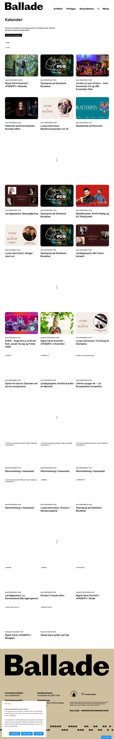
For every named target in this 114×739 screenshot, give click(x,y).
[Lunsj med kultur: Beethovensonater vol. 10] (57, 114)
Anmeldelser (86, 9)
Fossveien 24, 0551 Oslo (48, 695)
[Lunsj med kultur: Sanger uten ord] (21, 241)
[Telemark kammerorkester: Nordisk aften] (21, 114)
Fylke (8, 47)
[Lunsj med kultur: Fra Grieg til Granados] (92, 331)
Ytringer (71, 9)
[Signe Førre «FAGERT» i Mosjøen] (21, 623)
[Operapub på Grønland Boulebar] (57, 73)
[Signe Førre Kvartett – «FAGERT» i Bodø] (92, 584)
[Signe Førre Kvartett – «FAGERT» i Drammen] (57, 331)
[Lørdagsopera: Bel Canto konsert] (92, 241)
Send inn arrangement (13, 35)
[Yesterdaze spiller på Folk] (57, 623)
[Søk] (98, 9)
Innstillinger (106, 737)
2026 (8, 42)
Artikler (58, 9)
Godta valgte (27, 733)
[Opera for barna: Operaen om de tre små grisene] (21, 372)
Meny (106, 9)
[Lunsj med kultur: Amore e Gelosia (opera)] (57, 496)
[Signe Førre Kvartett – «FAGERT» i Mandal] (21, 73)
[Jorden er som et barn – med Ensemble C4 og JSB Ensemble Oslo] (92, 73)
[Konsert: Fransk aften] (57, 584)
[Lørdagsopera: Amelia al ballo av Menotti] (57, 372)
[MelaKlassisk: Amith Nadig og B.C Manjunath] (92, 202)
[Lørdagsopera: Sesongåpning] (21, 202)
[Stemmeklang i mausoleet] (21, 458)
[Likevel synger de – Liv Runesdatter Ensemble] (92, 372)
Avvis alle (39, 733)
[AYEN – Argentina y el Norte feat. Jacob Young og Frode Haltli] (21, 331)
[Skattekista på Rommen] (92, 114)
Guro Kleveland (12, 695)
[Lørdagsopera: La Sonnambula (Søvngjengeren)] (21, 584)
